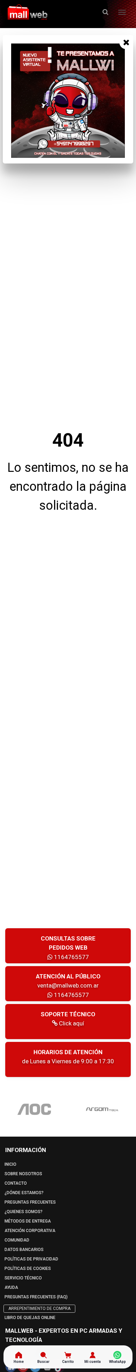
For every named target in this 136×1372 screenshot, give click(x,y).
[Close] (126, 42)
